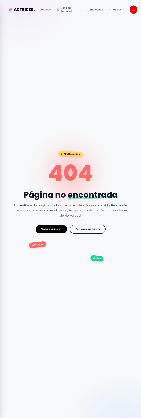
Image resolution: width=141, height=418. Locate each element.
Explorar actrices (88, 229)
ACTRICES (24, 9)
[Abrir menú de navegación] (133, 9)
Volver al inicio (51, 229)
